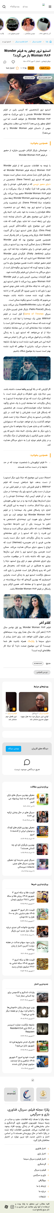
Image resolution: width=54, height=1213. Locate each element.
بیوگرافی (42, 1180)
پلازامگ (31, 641)
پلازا (47, 42)
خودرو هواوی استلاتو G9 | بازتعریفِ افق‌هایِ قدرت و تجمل (13, 33)
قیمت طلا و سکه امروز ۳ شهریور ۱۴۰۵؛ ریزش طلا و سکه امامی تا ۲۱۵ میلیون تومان (20, 896)
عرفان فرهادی (46, 61)
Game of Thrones (33, 314)
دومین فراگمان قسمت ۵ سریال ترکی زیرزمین (29, 33)
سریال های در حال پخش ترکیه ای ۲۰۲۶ (20, 814)
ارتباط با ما (41, 1186)
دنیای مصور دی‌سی (42, 184)
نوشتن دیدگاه (13, 748)
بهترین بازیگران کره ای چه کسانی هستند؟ (23, 846)
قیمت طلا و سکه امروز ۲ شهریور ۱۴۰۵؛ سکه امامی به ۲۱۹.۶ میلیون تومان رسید (22, 963)
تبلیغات (42, 1197)
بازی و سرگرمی (39, 1175)
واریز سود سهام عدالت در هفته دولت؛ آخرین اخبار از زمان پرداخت (20, 946)
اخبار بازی (41, 1154)
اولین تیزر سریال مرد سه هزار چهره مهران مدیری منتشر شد (34, 718)
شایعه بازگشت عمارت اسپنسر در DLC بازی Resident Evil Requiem (20, 1028)
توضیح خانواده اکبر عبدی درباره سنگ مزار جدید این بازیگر (20, 929)
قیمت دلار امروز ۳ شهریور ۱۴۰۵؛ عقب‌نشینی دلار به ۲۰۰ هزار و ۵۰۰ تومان (21, 913)
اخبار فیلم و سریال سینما (34, 1159)
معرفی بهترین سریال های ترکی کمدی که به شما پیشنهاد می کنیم (20, 799)
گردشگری (42, 1164)
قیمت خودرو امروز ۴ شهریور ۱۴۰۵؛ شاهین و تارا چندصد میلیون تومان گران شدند (21, 1061)
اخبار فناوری (40, 1148)
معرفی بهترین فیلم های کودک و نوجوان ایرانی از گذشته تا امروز (20, 831)
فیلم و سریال (36, 42)
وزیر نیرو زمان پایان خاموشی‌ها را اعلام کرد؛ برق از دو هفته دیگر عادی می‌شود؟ (20, 1011)
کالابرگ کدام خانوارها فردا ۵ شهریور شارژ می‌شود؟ (22, 1044)
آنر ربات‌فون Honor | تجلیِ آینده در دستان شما (44, 33)
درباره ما (42, 1191)
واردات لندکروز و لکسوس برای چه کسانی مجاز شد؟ (21, 994)
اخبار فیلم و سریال (21, 42)
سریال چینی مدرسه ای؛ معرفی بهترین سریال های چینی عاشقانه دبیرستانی (20, 863)
